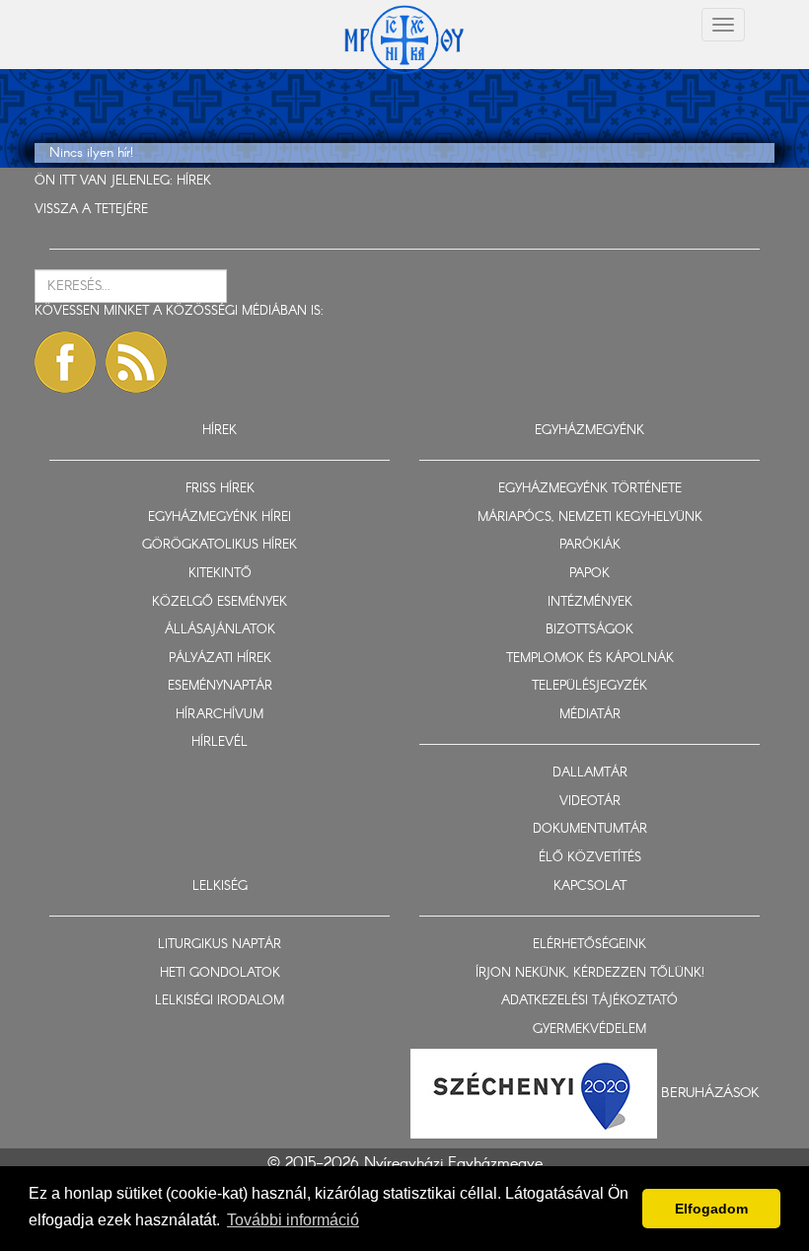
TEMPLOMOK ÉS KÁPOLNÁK (590, 658)
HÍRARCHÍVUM (219, 714)
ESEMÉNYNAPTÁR (220, 686)
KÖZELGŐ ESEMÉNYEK (219, 602)
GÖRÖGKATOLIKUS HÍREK (219, 545)
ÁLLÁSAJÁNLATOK (220, 630)
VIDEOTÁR (590, 801)
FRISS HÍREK (220, 488)
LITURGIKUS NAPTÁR (219, 944)
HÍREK (194, 181)
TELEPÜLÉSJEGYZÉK (589, 686)
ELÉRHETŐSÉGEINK (589, 944)
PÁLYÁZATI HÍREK (220, 658)
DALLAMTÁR (589, 773)
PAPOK (589, 573)
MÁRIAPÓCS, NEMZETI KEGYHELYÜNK (590, 517)
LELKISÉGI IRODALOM (219, 1001)
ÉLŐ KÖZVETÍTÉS (590, 857)
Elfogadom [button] (711, 1208)
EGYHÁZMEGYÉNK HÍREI (219, 517)
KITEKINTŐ (220, 573)
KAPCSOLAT (589, 886)
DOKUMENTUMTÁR (590, 829)
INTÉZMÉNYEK (590, 602)
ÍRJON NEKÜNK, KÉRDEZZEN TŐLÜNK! (590, 973)
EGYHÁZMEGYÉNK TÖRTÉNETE (590, 488)
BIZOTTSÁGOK (589, 630)
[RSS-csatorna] (136, 362)
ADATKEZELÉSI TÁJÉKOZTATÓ (589, 1001)
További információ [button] (293, 1220)
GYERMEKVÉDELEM (589, 1029)
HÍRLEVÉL (219, 742)
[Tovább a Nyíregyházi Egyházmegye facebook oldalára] (65, 362)
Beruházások (710, 1093)
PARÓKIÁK (590, 545)
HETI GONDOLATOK (220, 973)
